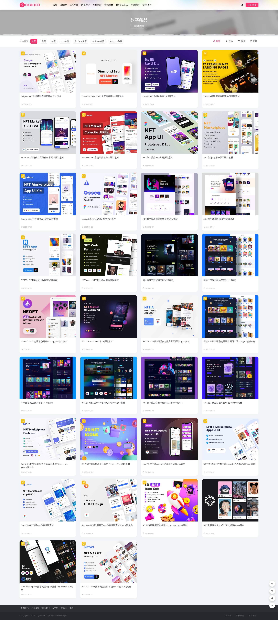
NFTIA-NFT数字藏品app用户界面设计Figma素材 (166, 341)
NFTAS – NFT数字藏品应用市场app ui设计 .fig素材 (106, 586)
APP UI (55, 608)
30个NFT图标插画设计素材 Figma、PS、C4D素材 (106, 464)
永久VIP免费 (116, 41)
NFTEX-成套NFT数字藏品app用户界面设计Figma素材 (229, 464)
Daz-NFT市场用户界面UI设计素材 (159, 96)
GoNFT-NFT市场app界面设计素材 (37, 525)
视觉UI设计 (45, 608)
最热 (230, 41)
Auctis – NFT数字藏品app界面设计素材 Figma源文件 (107, 525)
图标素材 (97, 5)
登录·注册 (252, 5)
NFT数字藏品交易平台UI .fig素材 (37, 403)
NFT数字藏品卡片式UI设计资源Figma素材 (223, 525)
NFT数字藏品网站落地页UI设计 (218, 219)
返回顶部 (252, 616)
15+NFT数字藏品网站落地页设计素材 (221, 96)
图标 (71, 608)
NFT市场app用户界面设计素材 (218, 157)
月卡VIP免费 (81, 41)
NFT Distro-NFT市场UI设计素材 (97, 341)
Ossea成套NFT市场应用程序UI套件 (99, 219)
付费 (53, 41)
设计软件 (146, 5)
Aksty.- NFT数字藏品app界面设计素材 (39, 219)
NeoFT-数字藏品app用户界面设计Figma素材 (164, 464)
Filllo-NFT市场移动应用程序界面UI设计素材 (42, 157)
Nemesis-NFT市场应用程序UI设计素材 (100, 157)
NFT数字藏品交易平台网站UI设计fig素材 (162, 403)
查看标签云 (139, 26)
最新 (217, 41)
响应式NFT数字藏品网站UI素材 (158, 280)
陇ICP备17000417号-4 (57, 616)
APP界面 (74, 5)
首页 (55, 5)
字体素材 (135, 5)
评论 (254, 41)
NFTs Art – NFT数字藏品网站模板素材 (100, 280)
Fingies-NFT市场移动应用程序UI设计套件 (41, 96)
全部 (34, 41)
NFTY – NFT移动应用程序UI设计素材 (39, 280)
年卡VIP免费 (98, 41)
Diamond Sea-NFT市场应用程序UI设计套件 (103, 96)
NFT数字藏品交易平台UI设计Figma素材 (222, 403)
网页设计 (85, 5)
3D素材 (63, 5)
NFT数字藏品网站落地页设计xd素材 (160, 219)
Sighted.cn (40, 616)
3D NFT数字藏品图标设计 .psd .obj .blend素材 (165, 525)
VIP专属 (65, 41)
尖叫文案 (35, 608)
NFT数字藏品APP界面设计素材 (158, 157)
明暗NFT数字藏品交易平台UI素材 (219, 280)
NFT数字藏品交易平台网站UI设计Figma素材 (103, 403)
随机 (242, 41)
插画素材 (108, 5)
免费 (44, 41)
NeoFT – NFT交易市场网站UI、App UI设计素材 (44, 341)
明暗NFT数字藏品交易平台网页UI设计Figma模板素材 (229, 341)
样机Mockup (122, 5)
